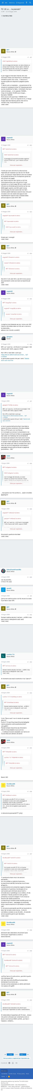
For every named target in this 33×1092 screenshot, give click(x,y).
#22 (31, 145)
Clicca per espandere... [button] (16, 165)
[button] (3, 2)
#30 (31, 577)
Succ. (22, 1054)
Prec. (10, 1054)
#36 (31, 791)
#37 (31, 854)
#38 (31, 930)
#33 (31, 662)
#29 (31, 509)
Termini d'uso (12, 1073)
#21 (31, 57)
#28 (31, 463)
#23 (31, 212)
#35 (31, 748)
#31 (31, 596)
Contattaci (4, 1073)
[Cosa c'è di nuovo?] (26, 3)
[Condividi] (28, 57)
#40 (31, 1000)
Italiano (5, 1071)
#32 (31, 614)
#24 (31, 253)
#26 (31, 344)
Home (3, 1076)
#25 (31, 299)
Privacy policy (21, 1073)
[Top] (6, 1076)
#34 (31, 693)
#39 (31, 951)
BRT (3, 11)
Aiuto (27, 1073)
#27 (31, 401)
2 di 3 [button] (16, 1054)
